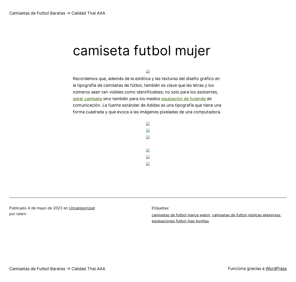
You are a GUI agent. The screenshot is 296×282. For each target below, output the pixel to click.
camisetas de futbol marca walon (181, 215)
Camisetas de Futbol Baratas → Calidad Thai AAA (57, 13)
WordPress (276, 268)
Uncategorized (82, 208)
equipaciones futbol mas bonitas (180, 221)
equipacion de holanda (183, 98)
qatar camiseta (87, 98)
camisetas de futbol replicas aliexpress (246, 215)
